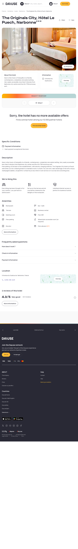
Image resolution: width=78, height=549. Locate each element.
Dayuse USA (5, 402)
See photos (69, 66)
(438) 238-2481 (9, 280)
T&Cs (22, 436)
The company (5, 375)
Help (42, 379)
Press (3, 382)
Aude (16, 11)
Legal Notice (5, 436)
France (4, 11)
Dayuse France (6, 395)
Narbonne (22, 11)
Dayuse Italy (5, 405)
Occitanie (10, 11)
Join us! (6, 354)
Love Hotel (15, 330)
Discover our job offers (7, 385)
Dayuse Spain (5, 408)
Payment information (10, 260)
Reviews (4, 379)
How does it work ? (8, 246)
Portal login (17, 354)
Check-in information (10, 253)
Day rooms (62, 330)
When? (40, 103)
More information (10, 232)
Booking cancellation (46, 382)
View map (66, 80)
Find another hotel (39, 126)
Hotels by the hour (39, 330)
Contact (43, 375)
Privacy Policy (14, 436)
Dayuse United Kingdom (8, 398)
